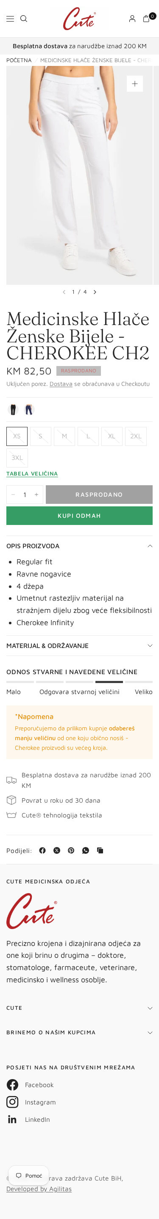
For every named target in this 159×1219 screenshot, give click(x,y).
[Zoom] (135, 84)
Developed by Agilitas (39, 1188)
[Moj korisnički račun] (132, 18)
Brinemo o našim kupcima (51, 1032)
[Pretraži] (24, 18)
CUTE (14, 1007)
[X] (58, 850)
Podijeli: (19, 850)
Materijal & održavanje (47, 645)
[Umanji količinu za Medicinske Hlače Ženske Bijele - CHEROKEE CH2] (13, 494)
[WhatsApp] (87, 850)
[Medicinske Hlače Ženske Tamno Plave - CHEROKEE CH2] (29, 409)
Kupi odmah (79, 515)
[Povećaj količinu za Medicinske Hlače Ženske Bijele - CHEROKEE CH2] (36, 494)
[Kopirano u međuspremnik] (102, 850)
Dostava (61, 383)
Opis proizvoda (32, 545)
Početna (18, 60)
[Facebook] (44, 850)
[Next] (95, 292)
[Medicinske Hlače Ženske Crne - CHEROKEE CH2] (13, 409)
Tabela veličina (32, 473)
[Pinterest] (73, 850)
